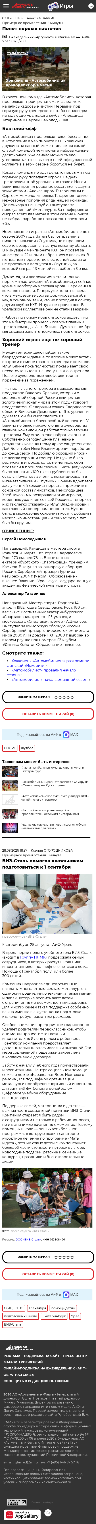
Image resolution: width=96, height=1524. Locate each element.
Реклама (12, 1356)
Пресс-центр (75, 1356)
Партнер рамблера (42, 1502)
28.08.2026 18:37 (14, 851)
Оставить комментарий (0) (48, 714)
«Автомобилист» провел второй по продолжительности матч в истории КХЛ (50, 812)
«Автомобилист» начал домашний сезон (49, 679)
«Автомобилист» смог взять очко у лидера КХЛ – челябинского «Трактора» (55, 797)
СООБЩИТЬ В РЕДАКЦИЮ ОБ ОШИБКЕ (37, 1381)
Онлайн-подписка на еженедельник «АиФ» (45, 1368)
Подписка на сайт (42, 1356)
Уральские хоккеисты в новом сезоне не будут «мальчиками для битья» (53, 826)
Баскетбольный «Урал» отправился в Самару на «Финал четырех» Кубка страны (54, 783)
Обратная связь (19, 1375)
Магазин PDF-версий (23, 1362)
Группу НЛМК (33, 957)
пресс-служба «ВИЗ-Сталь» (24, 936)
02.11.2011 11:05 (12, 18)
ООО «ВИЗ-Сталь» (28, 1239)
